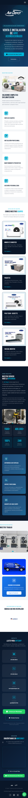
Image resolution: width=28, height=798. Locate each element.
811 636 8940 (14, 659)
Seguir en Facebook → (14, 593)
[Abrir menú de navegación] (25, 2)
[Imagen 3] (15, 551)
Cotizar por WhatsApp (15, 54)
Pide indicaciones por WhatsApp (15, 775)
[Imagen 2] (14, 551)
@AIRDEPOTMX (14, 703)
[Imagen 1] (13, 551)
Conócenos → (14, 59)
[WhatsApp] (14, 795)
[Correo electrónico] (17, 795)
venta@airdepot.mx (14, 688)
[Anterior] (4, 416)
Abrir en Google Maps (15, 771)
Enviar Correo (15, 718)
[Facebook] (10, 795)
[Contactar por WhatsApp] (24, 794)
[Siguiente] (24, 416)
